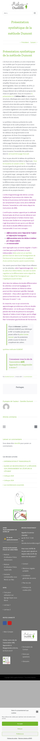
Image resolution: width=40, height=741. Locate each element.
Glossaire (26, 661)
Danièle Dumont (9, 376)
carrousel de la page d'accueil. (18, 154)
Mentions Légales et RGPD (25, 738)
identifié (17, 443)
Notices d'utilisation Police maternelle (10, 567)
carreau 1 (7, 605)
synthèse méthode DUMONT (13, 349)
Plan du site (27, 583)
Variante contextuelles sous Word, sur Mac (10, 577)
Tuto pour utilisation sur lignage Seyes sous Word (10, 596)
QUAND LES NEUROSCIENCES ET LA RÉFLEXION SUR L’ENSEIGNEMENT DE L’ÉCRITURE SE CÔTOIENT (20, 468)
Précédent (25, 42)
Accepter (20, 724)
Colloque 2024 (9, 476)
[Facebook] (5, 623)
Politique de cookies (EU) (27, 588)
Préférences (20, 734)
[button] (37, 712)
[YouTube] (10, 623)
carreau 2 (7, 610)
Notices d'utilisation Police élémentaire (10, 557)
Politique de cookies (12, 738)
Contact (25, 564)
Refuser (20, 729)
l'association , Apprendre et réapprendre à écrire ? (20, 365)
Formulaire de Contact (27, 648)
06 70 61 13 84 (28, 538)
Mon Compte (8, 632)
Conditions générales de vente (29, 577)
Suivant (33, 42)
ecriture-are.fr (8, 651)
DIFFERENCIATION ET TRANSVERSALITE (17, 461)
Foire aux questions (26, 655)
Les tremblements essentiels (14, 485)
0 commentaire (28, 376)
